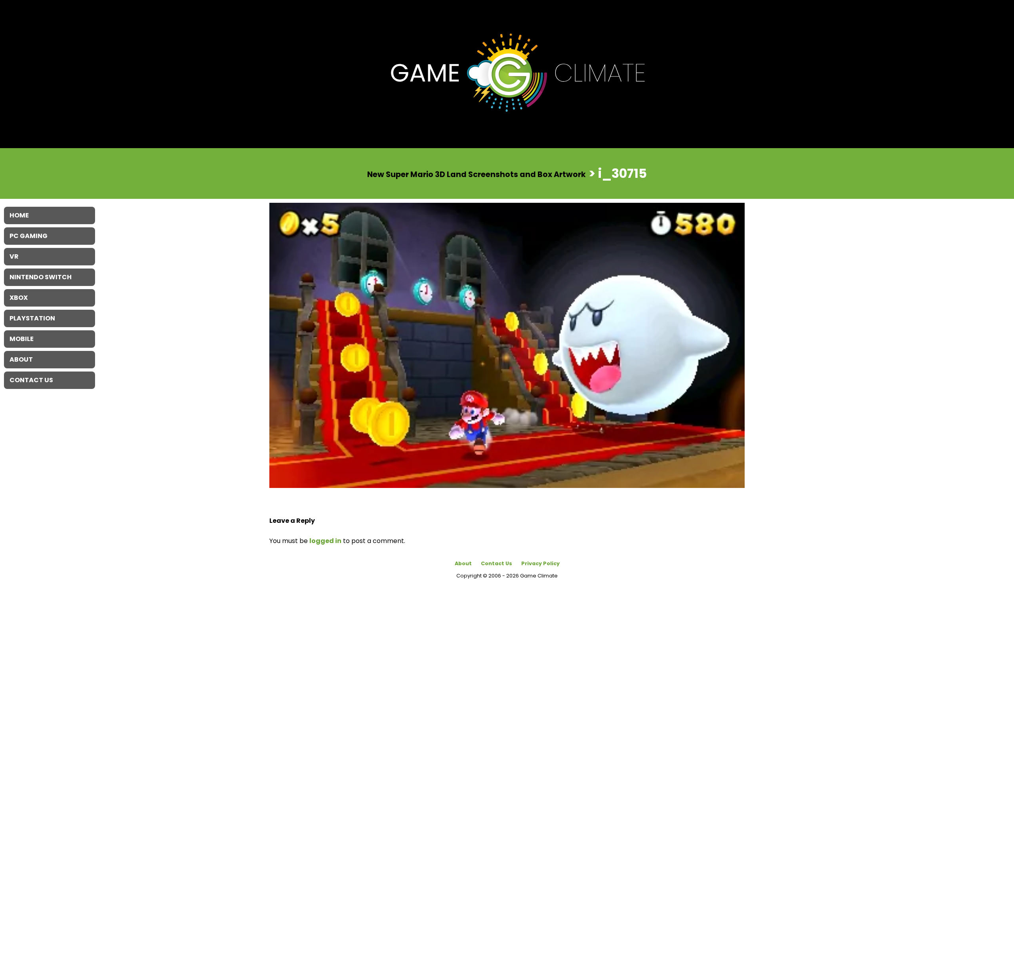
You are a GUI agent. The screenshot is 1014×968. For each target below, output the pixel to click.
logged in (325, 540)
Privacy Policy (540, 563)
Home (19, 215)
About (463, 563)
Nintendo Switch (41, 277)
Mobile (22, 338)
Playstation (32, 318)
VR (14, 256)
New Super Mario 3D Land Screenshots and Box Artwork (476, 174)
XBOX (19, 297)
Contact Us (496, 563)
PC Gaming (29, 235)
